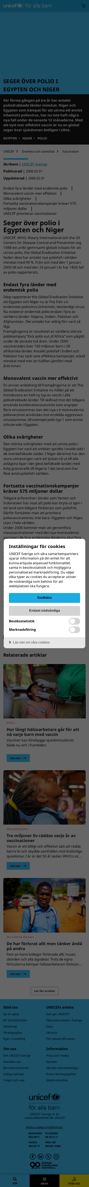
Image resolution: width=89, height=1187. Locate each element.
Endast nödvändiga (44, 610)
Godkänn (44, 597)
